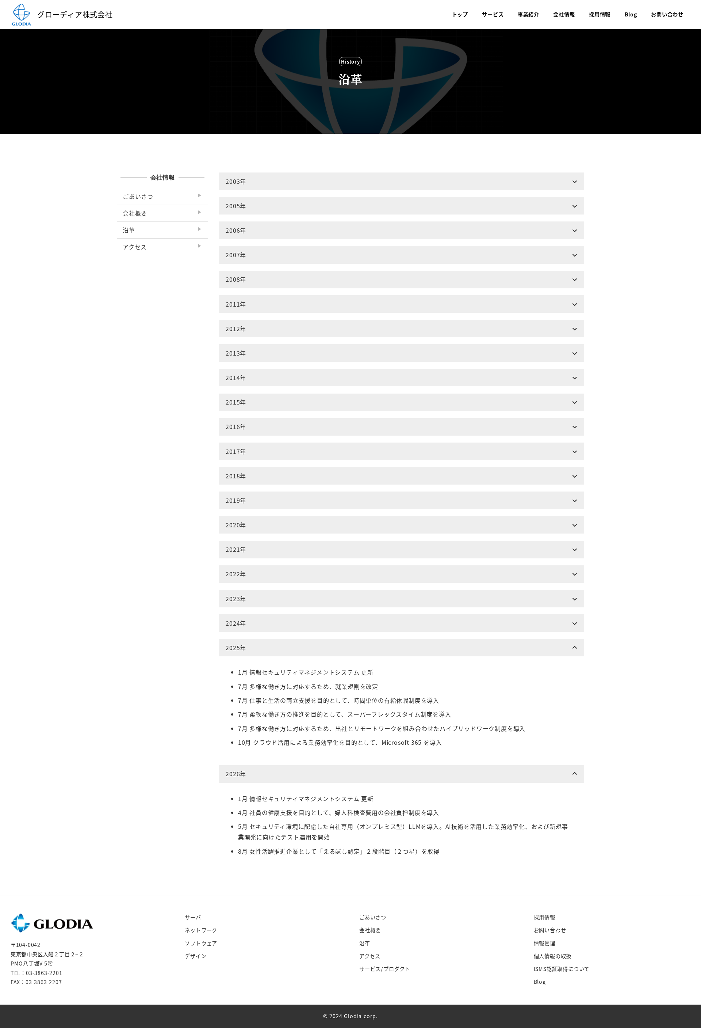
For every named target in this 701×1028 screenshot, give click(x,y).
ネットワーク (201, 930)
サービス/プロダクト (384, 968)
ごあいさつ (372, 917)
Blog (540, 981)
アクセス (369, 956)
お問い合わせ (550, 930)
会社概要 (370, 930)
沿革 (364, 943)
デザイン (195, 956)
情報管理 (544, 943)
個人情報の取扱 (553, 956)
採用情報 (544, 917)
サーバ (193, 917)
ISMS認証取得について (562, 968)
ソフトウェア (201, 943)
